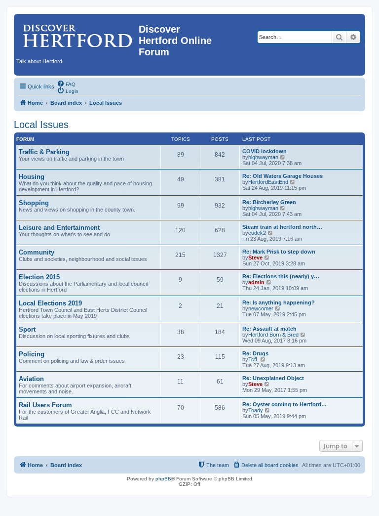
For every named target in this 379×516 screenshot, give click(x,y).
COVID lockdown (264, 151)
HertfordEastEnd (268, 182)
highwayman (263, 157)
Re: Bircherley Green (269, 202)
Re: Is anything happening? (278, 302)
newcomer (260, 308)
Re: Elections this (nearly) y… (280, 276)
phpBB (163, 478)
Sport (27, 329)
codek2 (257, 233)
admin (256, 282)
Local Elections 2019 (50, 303)
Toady (255, 410)
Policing (31, 354)
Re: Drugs (255, 353)
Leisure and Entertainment (59, 227)
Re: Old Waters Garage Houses (282, 176)
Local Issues (41, 124)
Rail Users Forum (45, 405)
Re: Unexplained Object (273, 378)
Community (36, 252)
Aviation (31, 379)
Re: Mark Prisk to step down (278, 252)
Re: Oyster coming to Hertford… (284, 404)
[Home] (77, 32)
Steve (255, 257)
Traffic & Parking (44, 152)
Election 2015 (39, 277)
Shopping (34, 203)
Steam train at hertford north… (282, 227)
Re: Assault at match (269, 329)
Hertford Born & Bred (273, 335)
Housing (31, 176)
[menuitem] (66, 83)
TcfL (253, 359)
